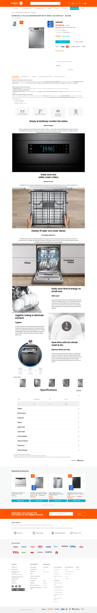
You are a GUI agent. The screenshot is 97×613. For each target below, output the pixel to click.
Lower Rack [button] (21, 432)
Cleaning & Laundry (69, 571)
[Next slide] (83, 481)
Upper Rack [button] (21, 427)
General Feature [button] (22, 441)
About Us (32, 571)
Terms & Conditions (35, 576)
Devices (77, 569)
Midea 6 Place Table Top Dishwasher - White (18, 493)
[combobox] (45, 3)
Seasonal (67, 578)
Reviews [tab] (34, 76)
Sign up (79, 513)
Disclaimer (32, 580)
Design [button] (19, 408)
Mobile (49, 8)
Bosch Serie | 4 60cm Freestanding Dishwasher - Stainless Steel (56, 494)
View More (70, 69)
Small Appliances (39, 8)
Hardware (45, 582)
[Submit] (58, 3)
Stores (82, 8)
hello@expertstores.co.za (17, 574)
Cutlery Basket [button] (22, 436)
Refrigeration (56, 569)
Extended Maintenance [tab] (45, 76)
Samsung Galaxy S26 (58, 590)
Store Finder (15, 569)
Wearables (45, 587)
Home (13, 12)
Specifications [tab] (25, 76)
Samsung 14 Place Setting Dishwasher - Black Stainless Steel (76, 494)
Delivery (32, 582)
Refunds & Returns (34, 585)
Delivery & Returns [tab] (60, 76)
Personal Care (68, 573)
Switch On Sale (74, 8)
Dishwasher (33, 12)
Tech (56, 8)
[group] (36, 37)
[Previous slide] (13, 481)
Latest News (33, 567)
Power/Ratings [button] (22, 450)
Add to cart (62, 41)
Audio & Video (46, 571)
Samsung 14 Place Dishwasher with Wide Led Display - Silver (38, 493)
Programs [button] (20, 418)
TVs (43, 569)
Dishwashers (27, 12)
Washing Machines (58, 576)
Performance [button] (21, 413)
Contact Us (14, 567)
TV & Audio (15, 8)
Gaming (44, 585)
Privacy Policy (33, 578)
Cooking (56, 571)
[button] (22, 383)
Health (66, 576)
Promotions (65, 8)
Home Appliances (27, 8)
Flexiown (56, 601)
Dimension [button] (20, 445)
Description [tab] (15, 76)
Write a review (66, 36)
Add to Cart (20, 500)
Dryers (55, 578)
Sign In (70, 3)
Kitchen (66, 569)
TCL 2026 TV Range (58, 592)
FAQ (31, 573)
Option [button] (19, 422)
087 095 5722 (14, 572)
